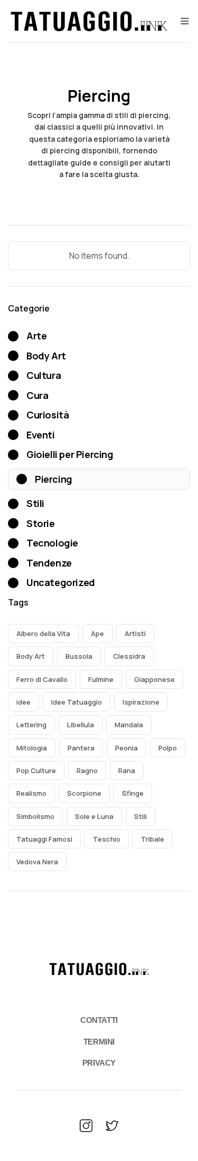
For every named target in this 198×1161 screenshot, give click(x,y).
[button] (183, 21)
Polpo (167, 748)
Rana (126, 770)
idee (23, 702)
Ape (97, 633)
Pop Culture (36, 770)
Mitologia (31, 748)
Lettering (31, 724)
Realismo (31, 793)
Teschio (106, 839)
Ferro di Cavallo (42, 679)
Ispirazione (140, 702)
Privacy (99, 1062)
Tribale (152, 839)
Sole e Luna (94, 816)
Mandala (129, 724)
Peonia (126, 748)
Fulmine (101, 679)
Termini (99, 1041)
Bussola (78, 656)
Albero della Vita (43, 633)
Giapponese (154, 679)
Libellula (80, 724)
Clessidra (129, 656)
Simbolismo (35, 816)
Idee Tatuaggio (76, 702)
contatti (99, 1020)
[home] (88, 21)
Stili (140, 816)
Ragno (87, 770)
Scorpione (84, 793)
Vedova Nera (37, 861)
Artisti (135, 633)
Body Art (30, 656)
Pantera (81, 748)
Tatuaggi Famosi (44, 839)
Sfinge (133, 793)
